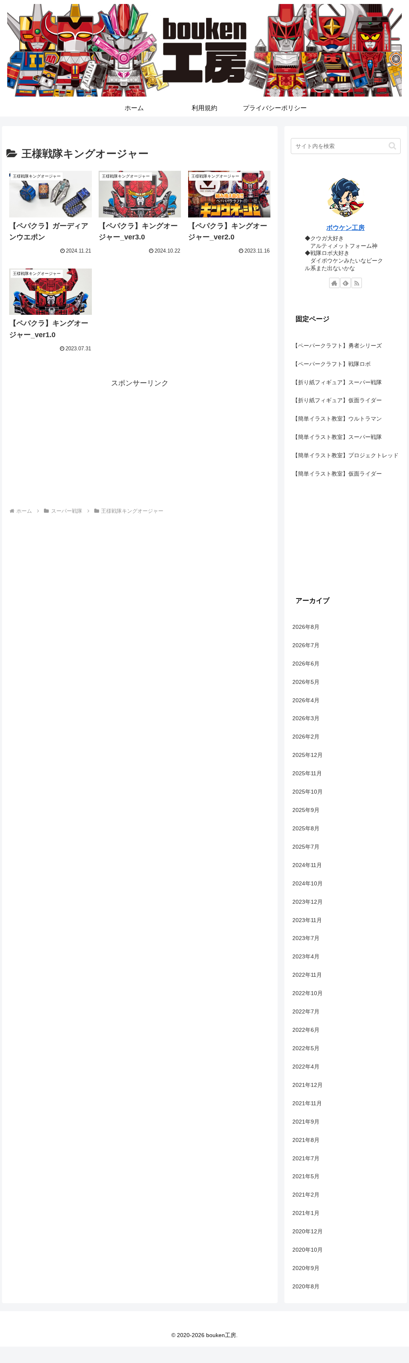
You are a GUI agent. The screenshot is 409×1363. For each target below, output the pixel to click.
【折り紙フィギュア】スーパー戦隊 (337, 382)
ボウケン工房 (345, 227)
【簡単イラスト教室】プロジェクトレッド (345, 455)
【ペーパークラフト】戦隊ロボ (331, 364)
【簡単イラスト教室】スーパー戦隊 (337, 437)
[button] (392, 145)
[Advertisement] (139, 445)
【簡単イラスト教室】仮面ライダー (337, 473)
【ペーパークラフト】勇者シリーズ (337, 345)
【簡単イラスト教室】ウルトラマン (337, 418)
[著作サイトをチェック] (334, 283)
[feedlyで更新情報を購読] (345, 283)
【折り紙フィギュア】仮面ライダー (337, 400)
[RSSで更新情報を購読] (356, 283)
